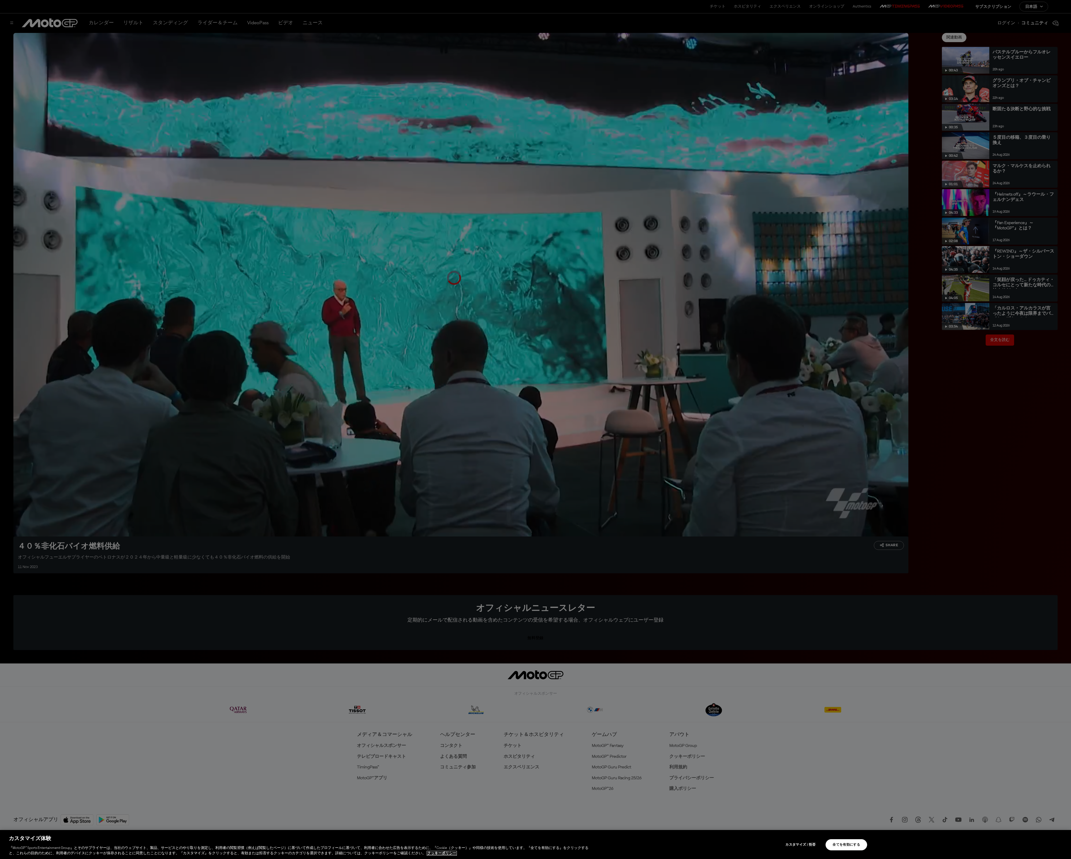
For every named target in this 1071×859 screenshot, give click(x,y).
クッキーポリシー (441, 853)
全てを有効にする (846, 844)
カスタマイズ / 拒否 (800, 844)
